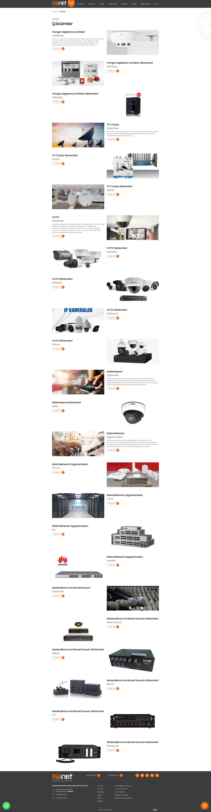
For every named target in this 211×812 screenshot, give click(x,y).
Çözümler (91, 4)
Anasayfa (55, 11)
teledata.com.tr (114, 775)
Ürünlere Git (57, 49)
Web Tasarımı (155, 810)
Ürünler (101, 4)
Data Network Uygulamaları (123, 798)
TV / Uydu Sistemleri (121, 789)
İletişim (134, 4)
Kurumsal (80, 4)
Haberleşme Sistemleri (121, 795)
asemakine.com (91, 775)
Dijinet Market (146, 4)
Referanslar (113, 4)
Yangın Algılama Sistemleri (123, 786)
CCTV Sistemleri (119, 792)
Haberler (124, 4)
